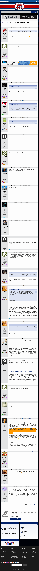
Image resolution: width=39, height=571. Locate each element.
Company (23, 548)
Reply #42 (10, 321)
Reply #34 (10, 167)
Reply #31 (10, 117)
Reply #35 (10, 185)
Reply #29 (10, 82)
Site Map (26, 569)
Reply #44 (10, 358)
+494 (4, 461)
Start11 (2, 552)
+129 (4, 297)
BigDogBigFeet (5, 457)
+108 (4, 38)
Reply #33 (10, 150)
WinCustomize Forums (26, 27)
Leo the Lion (4, 475)
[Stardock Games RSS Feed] (13, 544)
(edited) (31, 358)
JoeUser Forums (25, 117)
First (28, 504)
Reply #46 (10, 401)
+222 (4, 430)
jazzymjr (4, 492)
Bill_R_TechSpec (4, 364)
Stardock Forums (26, 100)
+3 (4, 112)
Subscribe (25, 564)
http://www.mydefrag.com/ (14, 341)
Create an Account (34, 552)
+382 (4, 279)
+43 (4, 412)
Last (37, 504)
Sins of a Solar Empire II (14, 553)
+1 (4, 248)
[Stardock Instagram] (12, 542)
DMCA (23, 569)
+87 (4, 54)
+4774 (4, 196)
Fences (2, 553)
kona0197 (5, 50)
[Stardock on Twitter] (6, 542)
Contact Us (23, 558)
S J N (5, 407)
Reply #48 (10, 451)
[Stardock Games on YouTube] (9, 542)
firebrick (4, 33)
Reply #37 (11, 220)
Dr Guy (4, 291)
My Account (33, 551)
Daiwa (4, 123)
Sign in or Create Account (15, 518)
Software (2, 548)
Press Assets (23, 556)
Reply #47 (10, 418)
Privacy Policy (14, 569)
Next (35, 504)
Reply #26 (10, 27)
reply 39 (18, 324)
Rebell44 (4, 106)
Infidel (4, 139)
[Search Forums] (38, 1)
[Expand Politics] (20, 536)
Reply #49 (10, 469)
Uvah (4, 88)
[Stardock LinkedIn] (12, 544)
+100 (4, 480)
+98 (4, 498)
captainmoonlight (5, 226)
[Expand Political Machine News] (21, 527)
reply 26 (18, 104)
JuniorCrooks (4, 71)
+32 (5, 232)
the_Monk (4, 424)
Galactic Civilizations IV (14, 552)
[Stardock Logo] (5, 1)
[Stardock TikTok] (10, 544)
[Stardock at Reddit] (6, 544)
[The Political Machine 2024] (19, 6)
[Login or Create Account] (35, 1)
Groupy (2, 557)
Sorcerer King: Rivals (13, 560)
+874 (4, 94)
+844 (4, 179)
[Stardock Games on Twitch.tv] (11, 542)
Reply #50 (10, 486)
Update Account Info (34, 556)
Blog (22, 551)
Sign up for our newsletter (6, 564)
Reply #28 (10, 65)
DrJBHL (4, 191)
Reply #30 (10, 100)
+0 (4, 370)
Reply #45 (10, 385)
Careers (23, 553)
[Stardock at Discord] (8, 544)
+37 (4, 350)
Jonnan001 (4, 344)
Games (12, 548)
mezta (4, 242)
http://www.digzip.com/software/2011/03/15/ (20, 366)
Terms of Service (19, 569)
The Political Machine (14, 556)
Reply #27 (10, 44)
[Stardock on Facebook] (7, 542)
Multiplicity (2, 556)
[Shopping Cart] (36, 1)
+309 (4, 76)
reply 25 (17, 86)
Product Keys (33, 553)
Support (33, 548)
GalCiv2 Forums (25, 338)
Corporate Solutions (3, 551)
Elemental (12, 551)
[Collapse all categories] (37, 524)
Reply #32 (10, 134)
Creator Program (24, 557)
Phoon (4, 274)
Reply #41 (10, 285)
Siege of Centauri (13, 558)
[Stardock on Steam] (14, 542)
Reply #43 (10, 338)
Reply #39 (10, 252)
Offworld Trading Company (14, 557)
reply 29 (16, 121)
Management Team (24, 552)
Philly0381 (4, 173)
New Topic (34, 12)
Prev (30, 504)
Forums (23, 560)
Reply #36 (10, 202)
